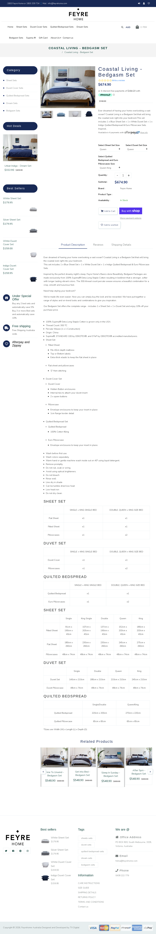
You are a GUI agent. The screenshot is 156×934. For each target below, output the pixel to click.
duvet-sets (86, 844)
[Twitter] (6, 851)
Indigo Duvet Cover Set (9, 267)
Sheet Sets (11, 80)
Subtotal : (103, 181)
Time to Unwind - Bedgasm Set (54, 774)
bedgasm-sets (88, 864)
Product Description (73, 245)
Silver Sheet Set (11, 219)
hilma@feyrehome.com (126, 860)
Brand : (101, 188)
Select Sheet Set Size (109, 145)
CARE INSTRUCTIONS (89, 883)
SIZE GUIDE (83, 887)
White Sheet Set (12, 198)
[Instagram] (28, 851)
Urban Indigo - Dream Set (18, 166)
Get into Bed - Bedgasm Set (82, 773)
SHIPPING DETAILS (87, 892)
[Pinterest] (20, 851)
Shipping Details (121, 245)
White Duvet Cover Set (10, 242)
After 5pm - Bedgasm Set (139, 772)
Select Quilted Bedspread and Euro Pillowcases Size (108, 160)
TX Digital (74, 927)
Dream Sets (12, 103)
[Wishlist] (149, 3)
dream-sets (86, 858)
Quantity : (103, 175)
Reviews (98, 245)
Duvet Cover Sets (14, 88)
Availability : (104, 200)
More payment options (130, 218)
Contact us (83, 906)
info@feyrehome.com (57, 3)
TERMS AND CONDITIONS (91, 902)
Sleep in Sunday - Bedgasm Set (110, 774)
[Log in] (139, 3)
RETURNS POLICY (87, 897)
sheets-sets (86, 838)
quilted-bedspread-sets (92, 851)
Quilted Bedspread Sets (17, 95)
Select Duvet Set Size (136, 145)
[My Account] (144, 3)
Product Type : (105, 194)
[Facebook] (13, 851)
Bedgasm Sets (13, 110)
